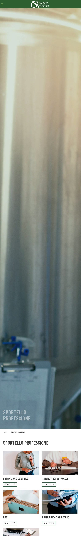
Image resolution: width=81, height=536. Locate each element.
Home (4, 432)
